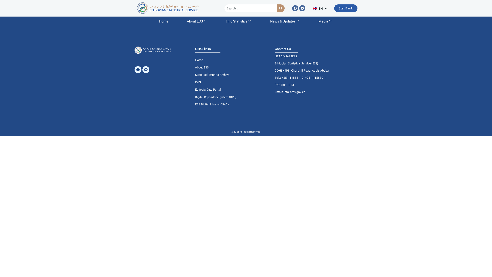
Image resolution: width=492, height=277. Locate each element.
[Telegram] (302, 8)
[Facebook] (295, 8)
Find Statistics (236, 21)
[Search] (281, 8)
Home (163, 21)
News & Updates (283, 21)
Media (323, 21)
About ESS (195, 21)
